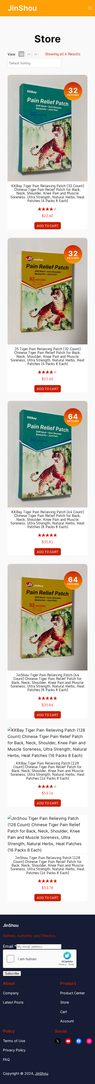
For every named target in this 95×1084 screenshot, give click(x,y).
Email (9, 946)
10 (21, 54)
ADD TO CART (47, 225)
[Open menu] (90, 8)
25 (28, 54)
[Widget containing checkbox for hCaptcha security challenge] (39, 958)
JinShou (22, 8)
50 (35, 54)
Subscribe (12, 973)
